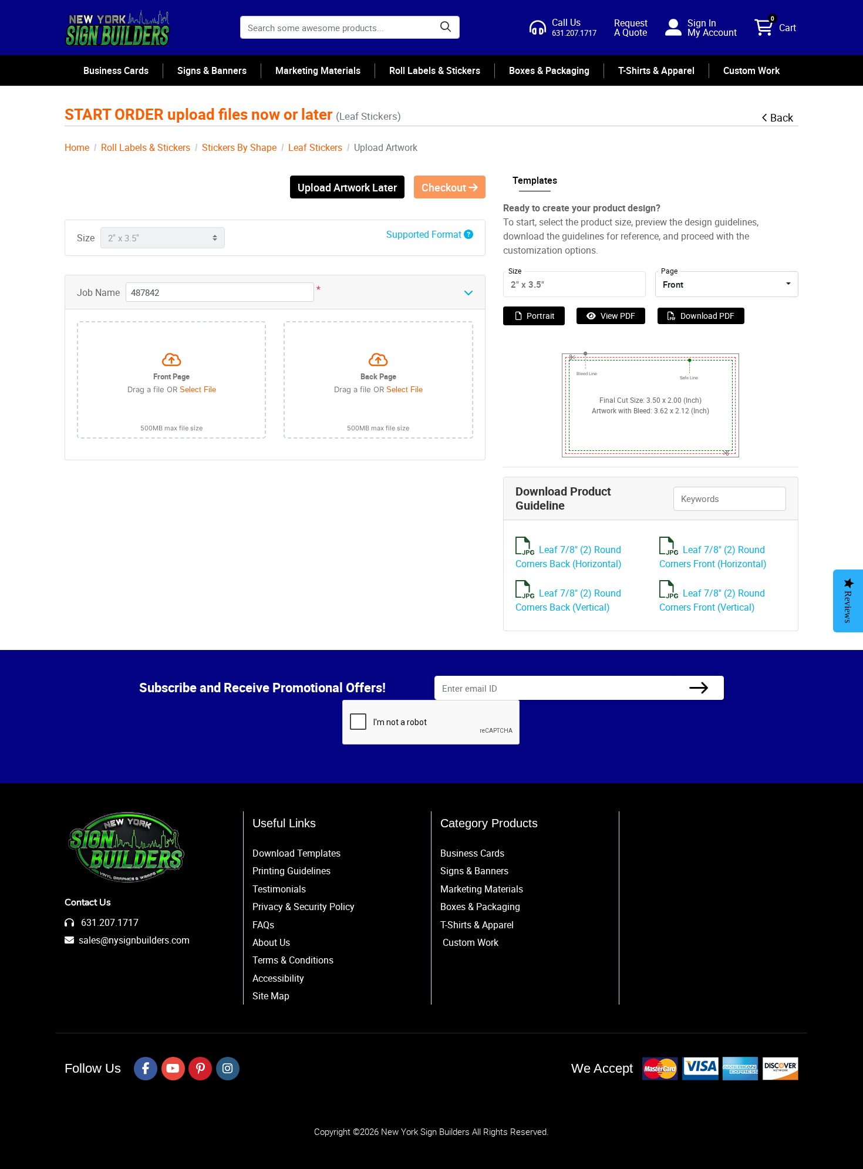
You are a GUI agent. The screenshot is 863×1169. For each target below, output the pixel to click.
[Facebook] (145, 1068)
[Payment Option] (720, 1068)
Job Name (98, 292)
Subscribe (698, 688)
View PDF (618, 315)
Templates (535, 180)
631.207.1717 (109, 922)
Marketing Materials (481, 888)
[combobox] (726, 284)
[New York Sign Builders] (117, 27)
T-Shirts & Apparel (477, 924)
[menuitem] (116, 70)
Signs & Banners (474, 870)
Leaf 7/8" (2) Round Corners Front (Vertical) (712, 600)
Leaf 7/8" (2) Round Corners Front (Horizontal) (713, 556)
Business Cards (472, 853)
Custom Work (470, 942)
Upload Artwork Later (347, 187)
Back (781, 117)
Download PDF (707, 315)
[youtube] (173, 1068)
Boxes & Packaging (480, 906)
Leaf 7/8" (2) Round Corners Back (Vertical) (568, 600)
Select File (198, 389)
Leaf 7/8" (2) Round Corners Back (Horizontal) (568, 556)
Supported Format (425, 234)
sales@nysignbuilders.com (134, 940)
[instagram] (228, 1068)
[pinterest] (200, 1068)
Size (86, 237)
